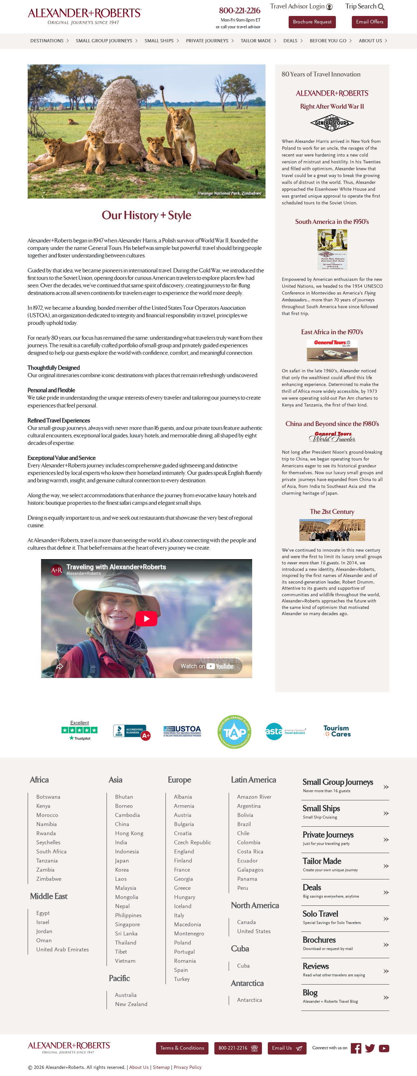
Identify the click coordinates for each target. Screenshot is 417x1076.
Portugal (184, 952)
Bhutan (124, 797)
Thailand (126, 943)
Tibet (121, 952)
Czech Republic (192, 843)
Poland (182, 943)
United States (254, 932)
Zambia (45, 870)
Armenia (184, 806)
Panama (247, 879)
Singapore (127, 925)
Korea (122, 870)
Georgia (183, 879)
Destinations (47, 41)
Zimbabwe (48, 879)
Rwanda (46, 834)
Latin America (253, 780)
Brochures (328, 943)
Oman (44, 941)
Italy (179, 916)
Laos (121, 879)
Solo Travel (332, 917)
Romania (185, 961)
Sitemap (161, 1067)
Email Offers (369, 22)
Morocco (47, 816)
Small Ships (159, 41)
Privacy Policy (187, 1067)
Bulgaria (184, 825)
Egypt (43, 914)
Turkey (182, 980)
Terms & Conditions (182, 1048)
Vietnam (125, 961)
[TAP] (234, 731)
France (182, 870)
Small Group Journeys (104, 41)
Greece (182, 888)
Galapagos (250, 870)
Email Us (284, 1048)
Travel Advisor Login (298, 6)
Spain (181, 970)
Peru (242, 888)
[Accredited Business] (131, 731)
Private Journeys (207, 41)
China (122, 825)
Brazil (244, 825)
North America (255, 905)
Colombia (249, 843)
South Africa (51, 852)
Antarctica (247, 983)
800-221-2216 (240, 11)
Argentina (249, 806)
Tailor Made (256, 41)
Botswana (48, 797)
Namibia (46, 825)
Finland (183, 861)
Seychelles (48, 843)
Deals (290, 41)
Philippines (128, 916)
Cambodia (127, 816)
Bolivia (245, 816)
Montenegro (189, 934)
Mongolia (126, 898)
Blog (330, 996)
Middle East (48, 896)
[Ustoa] (183, 731)
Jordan (44, 932)
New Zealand (131, 1005)
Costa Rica (250, 852)
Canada (246, 923)
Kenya (43, 806)
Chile (243, 834)
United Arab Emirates (62, 950)
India (121, 843)
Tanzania (47, 861)
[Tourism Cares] (337, 731)
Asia (115, 780)
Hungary (184, 898)
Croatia (183, 834)
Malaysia (126, 888)
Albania (183, 797)
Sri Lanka (126, 934)
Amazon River (254, 797)
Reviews (334, 969)
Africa (39, 780)
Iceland (183, 907)
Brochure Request (312, 22)
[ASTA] (286, 731)
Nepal (122, 907)
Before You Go (328, 41)
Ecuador (247, 861)
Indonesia (127, 852)
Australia (126, 996)
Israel (42, 923)
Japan (122, 861)
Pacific (119, 978)
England (184, 852)
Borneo (124, 806)
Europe (179, 780)
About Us (370, 41)
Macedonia (187, 925)
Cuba (240, 949)
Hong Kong (129, 834)
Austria (183, 816)
